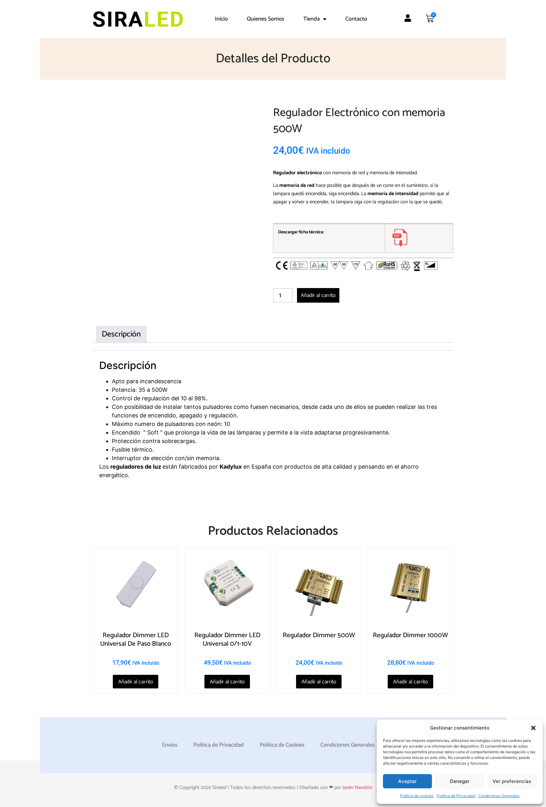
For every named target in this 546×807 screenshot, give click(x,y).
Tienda (311, 19)
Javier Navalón (357, 787)
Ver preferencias (512, 781)
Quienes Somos (265, 19)
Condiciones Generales (498, 795)
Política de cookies (417, 795)
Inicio (221, 19)
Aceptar (407, 781)
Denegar (460, 781)
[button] (533, 728)
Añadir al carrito (318, 295)
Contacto (356, 19)
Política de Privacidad (456, 795)
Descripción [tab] (121, 334)
